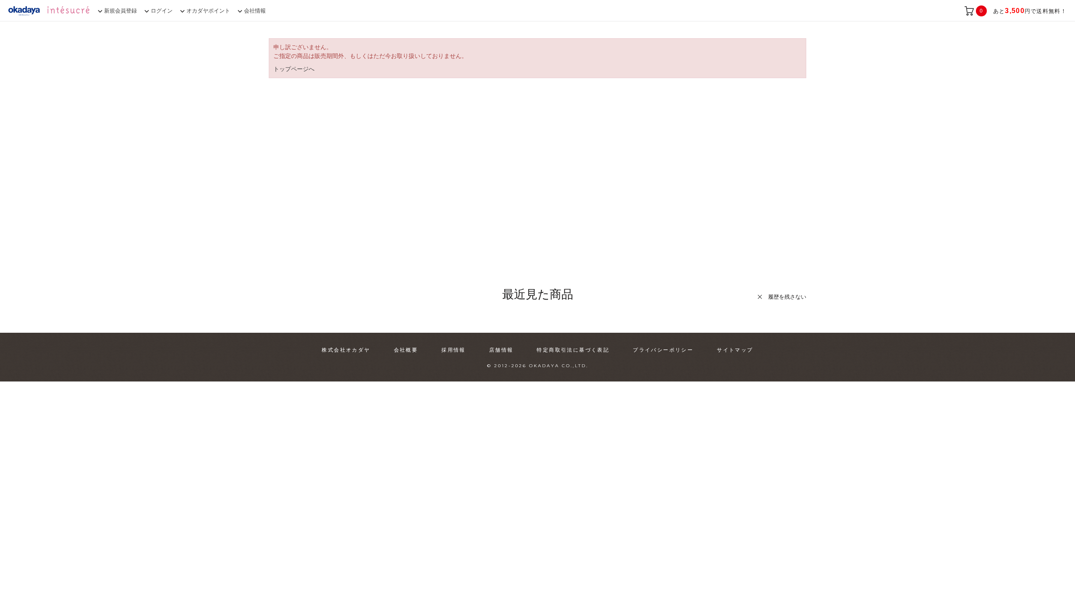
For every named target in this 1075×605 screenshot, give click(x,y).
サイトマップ (735, 350)
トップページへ (294, 69)
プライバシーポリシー (663, 350)
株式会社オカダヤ (346, 350)
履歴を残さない (787, 297)
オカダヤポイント (208, 11)
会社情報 (255, 11)
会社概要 (406, 350)
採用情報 (453, 350)
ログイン (162, 11)
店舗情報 (501, 350)
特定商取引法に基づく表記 (573, 350)
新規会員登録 (120, 11)
